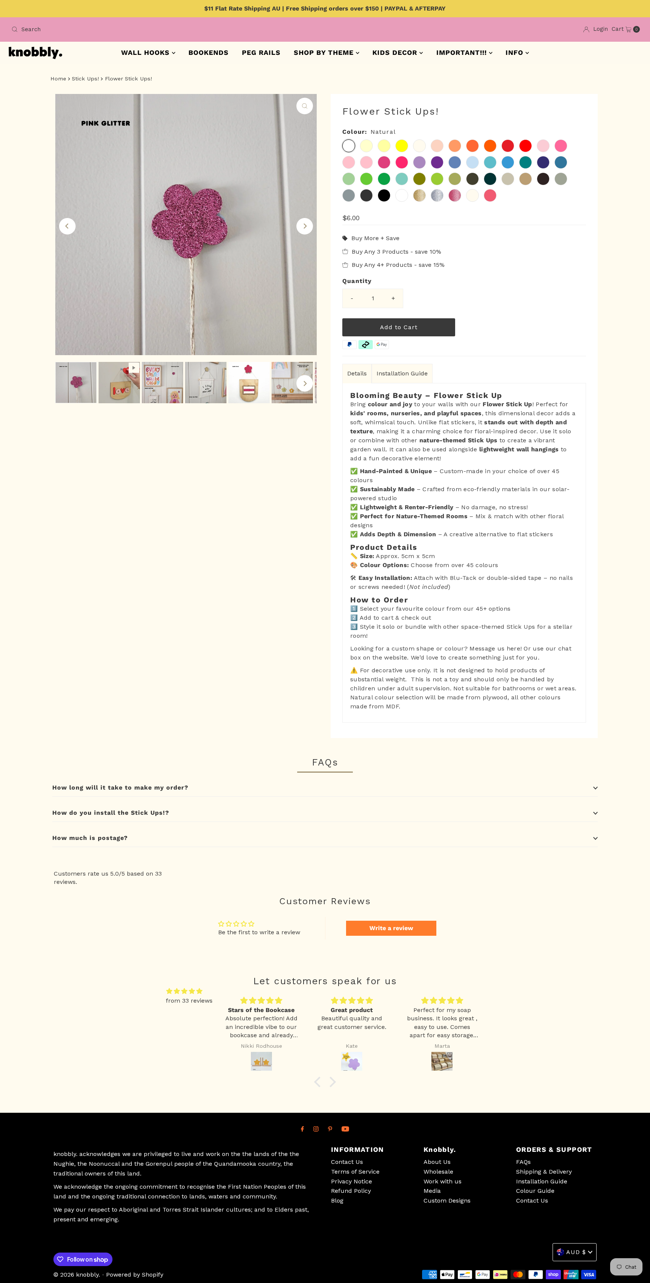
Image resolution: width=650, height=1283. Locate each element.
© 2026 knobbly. (76, 1274)
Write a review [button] (391, 928)
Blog (337, 1200)
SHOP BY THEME (325, 52)
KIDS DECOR (395, 52)
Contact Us (347, 1161)
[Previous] (67, 226)
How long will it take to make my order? (120, 787)
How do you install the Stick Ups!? (110, 812)
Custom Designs (447, 1200)
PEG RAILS (261, 52)
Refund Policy (351, 1190)
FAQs (523, 1161)
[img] (184, 991)
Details (357, 373)
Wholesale (438, 1171)
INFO (515, 52)
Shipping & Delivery (544, 1171)
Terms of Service (355, 1171)
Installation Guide (402, 373)
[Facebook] (302, 1129)
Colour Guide (535, 1190)
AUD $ (576, 1252)
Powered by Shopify (134, 1274)
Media (432, 1190)
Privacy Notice (351, 1181)
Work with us (443, 1181)
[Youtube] (345, 1129)
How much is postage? (90, 837)
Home (58, 79)
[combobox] (165, 29)
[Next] (304, 226)
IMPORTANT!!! (462, 52)
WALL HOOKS (146, 52)
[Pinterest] (330, 1129)
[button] (319, 1082)
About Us (437, 1161)
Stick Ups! (85, 79)
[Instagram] (316, 1129)
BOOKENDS (208, 52)
